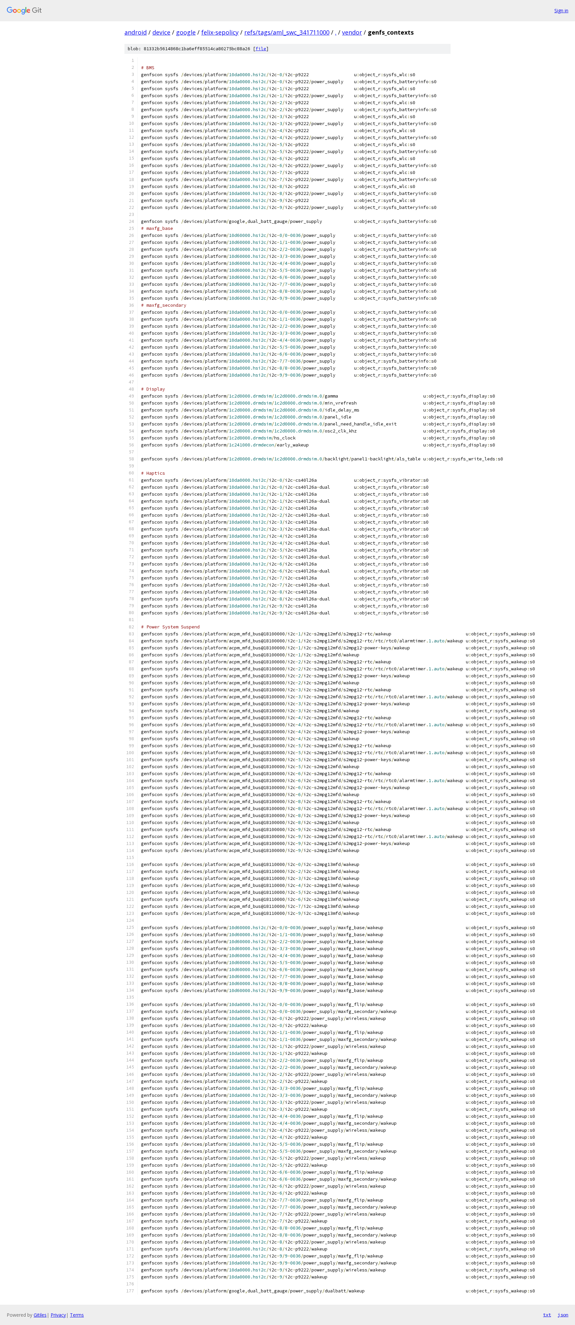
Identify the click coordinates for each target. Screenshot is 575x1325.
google (186, 32)
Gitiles (40, 1315)
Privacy (58, 1315)
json (563, 1315)
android (135, 32)
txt (547, 1315)
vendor (352, 32)
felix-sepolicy (220, 32)
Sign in (561, 10)
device (161, 32)
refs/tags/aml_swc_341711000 (286, 32)
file (261, 49)
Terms (77, 1315)
